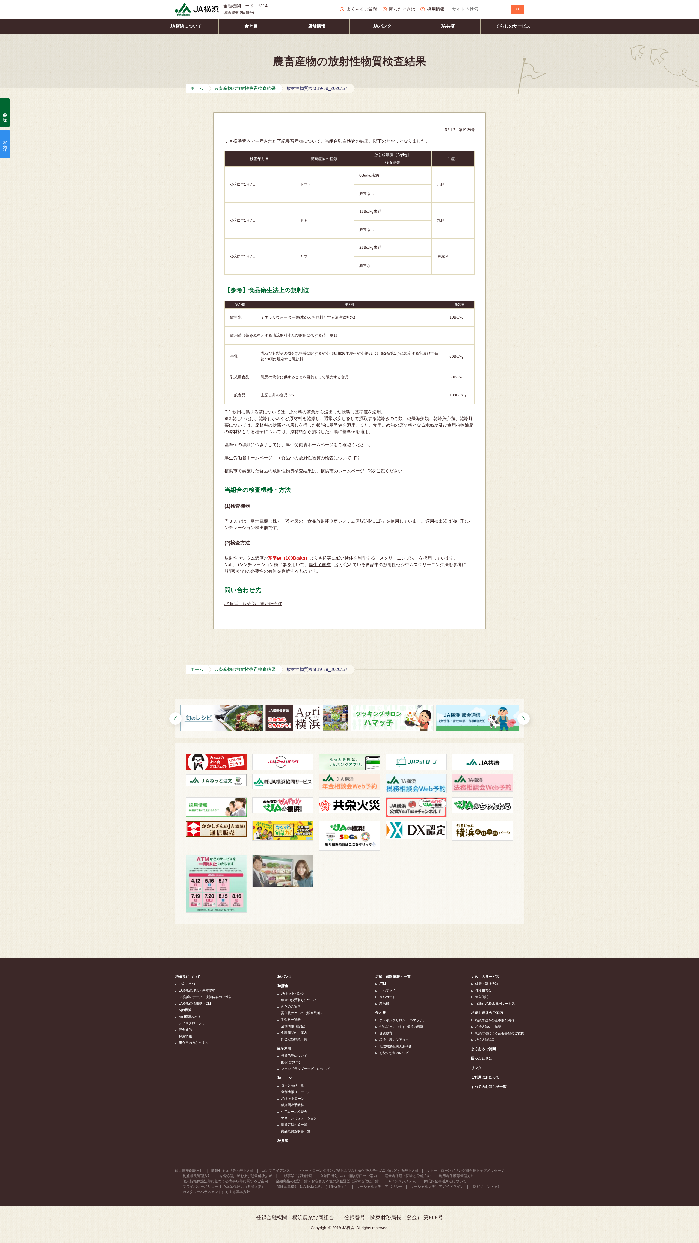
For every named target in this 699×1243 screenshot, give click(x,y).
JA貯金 (282, 986)
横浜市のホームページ (342, 471)
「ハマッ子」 (389, 990)
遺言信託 (481, 997)
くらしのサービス (513, 26)
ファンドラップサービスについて (305, 1069)
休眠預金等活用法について (445, 1181)
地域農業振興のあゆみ (395, 1046)
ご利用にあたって (485, 1077)
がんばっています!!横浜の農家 (401, 1027)
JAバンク (382, 26)
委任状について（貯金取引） (302, 1013)
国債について (291, 1062)
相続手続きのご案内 (487, 1013)
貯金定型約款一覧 (294, 1039)
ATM (382, 984)
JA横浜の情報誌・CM (195, 1003)
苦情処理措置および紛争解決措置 (245, 1176)
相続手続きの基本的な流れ (494, 1020)
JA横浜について (186, 26)
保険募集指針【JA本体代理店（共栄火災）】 (312, 1187)
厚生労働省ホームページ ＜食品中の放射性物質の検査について (287, 458)
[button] (175, 718)
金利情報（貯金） (294, 1026)
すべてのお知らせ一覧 (489, 1087)
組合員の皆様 (5, 113)
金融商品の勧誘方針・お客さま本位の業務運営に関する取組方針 (327, 1181)
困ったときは (481, 1058)
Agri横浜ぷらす (190, 1017)
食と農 (251, 26)
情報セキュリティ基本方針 (232, 1170)
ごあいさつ (187, 984)
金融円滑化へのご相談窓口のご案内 (348, 1176)
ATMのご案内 (291, 1006)
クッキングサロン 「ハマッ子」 (402, 1020)
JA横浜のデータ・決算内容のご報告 (205, 997)
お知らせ (5, 144)
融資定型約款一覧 (294, 1125)
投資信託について (294, 1056)
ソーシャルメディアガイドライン (437, 1187)
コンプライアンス (276, 1170)
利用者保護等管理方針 (456, 1176)
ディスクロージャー (193, 1023)
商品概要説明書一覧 (295, 1131)
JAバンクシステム (401, 1181)
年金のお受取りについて (299, 1000)
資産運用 (284, 1048)
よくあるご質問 (483, 1049)
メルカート (387, 997)
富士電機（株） (266, 521)
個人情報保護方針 (189, 1170)
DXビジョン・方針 (486, 1187)
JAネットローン (292, 1098)
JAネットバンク (292, 993)
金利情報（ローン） (295, 1092)
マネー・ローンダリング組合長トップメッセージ (465, 1170)
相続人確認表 (485, 1040)
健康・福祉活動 (486, 984)
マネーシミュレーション (299, 1118)
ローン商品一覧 (292, 1085)
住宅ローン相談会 (294, 1112)
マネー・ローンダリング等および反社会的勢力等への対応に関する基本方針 (358, 1170)
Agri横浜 (185, 1010)
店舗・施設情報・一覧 (393, 977)
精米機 (384, 1003)
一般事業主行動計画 (296, 1176)
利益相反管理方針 (197, 1176)
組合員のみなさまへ (193, 1043)
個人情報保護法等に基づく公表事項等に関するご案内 (225, 1181)
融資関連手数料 (292, 1105)
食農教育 (385, 1033)
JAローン (284, 1078)
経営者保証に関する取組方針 (408, 1176)
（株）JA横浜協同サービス (495, 1003)
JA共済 (447, 26)
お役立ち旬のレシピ (394, 1053)
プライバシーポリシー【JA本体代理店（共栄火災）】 (226, 1187)
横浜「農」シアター (394, 1040)
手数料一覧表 (291, 1020)
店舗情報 (316, 26)
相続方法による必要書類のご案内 (499, 1033)
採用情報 (185, 1036)
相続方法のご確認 (488, 1027)
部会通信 (185, 1030)
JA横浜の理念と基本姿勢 (197, 990)
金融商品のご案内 (294, 1033)
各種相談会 (483, 990)
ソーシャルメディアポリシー (379, 1187)
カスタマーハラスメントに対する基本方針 (216, 1192)
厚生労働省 (320, 565)
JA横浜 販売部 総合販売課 (253, 603)
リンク (476, 1068)
